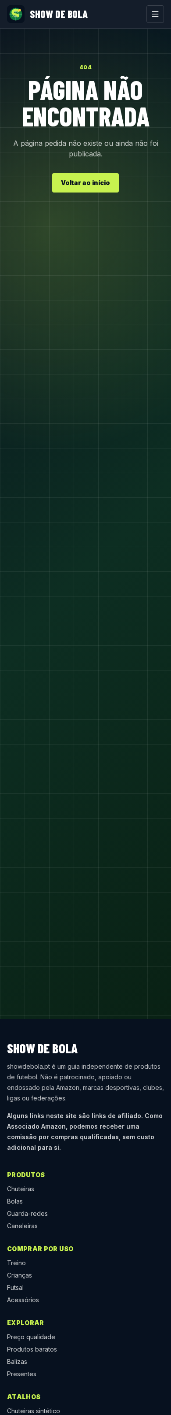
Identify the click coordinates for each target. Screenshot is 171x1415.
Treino (16, 1263)
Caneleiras (22, 1226)
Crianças (19, 1275)
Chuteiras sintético (33, 1411)
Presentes (21, 1374)
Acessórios (23, 1300)
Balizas (17, 1361)
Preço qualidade (31, 1337)
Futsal (15, 1287)
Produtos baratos (32, 1349)
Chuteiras (20, 1189)
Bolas (15, 1201)
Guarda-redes (27, 1213)
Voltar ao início (85, 182)
